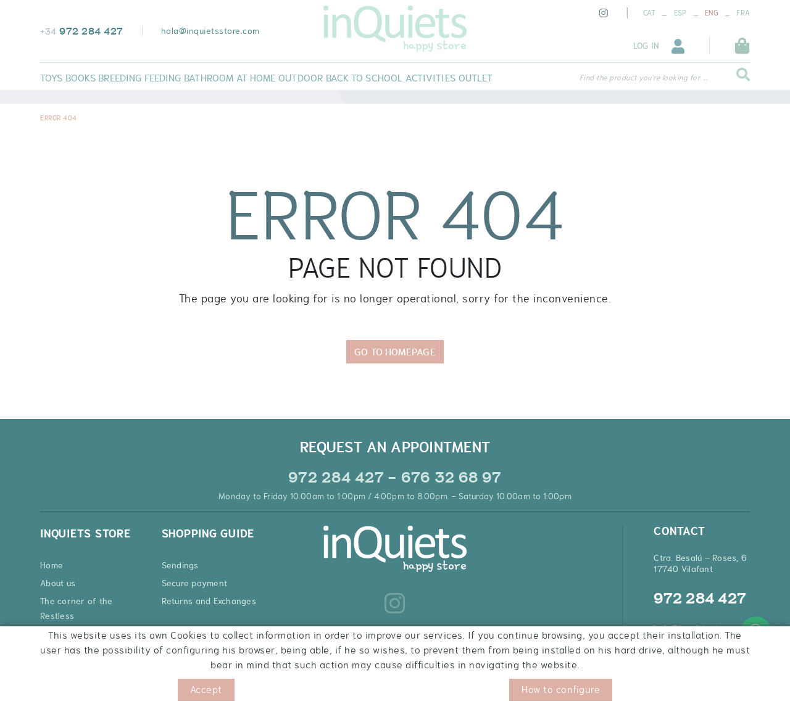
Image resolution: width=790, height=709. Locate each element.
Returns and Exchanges (209, 601)
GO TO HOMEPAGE (394, 351)
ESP (680, 13)
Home (51, 565)
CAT (649, 13)
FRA (743, 13)
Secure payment (195, 583)
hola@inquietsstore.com (210, 30)
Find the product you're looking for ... (644, 78)
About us (57, 583)
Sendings (180, 565)
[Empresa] (394, 29)
